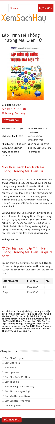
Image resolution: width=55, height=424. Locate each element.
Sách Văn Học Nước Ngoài (17, 396)
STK (21, 136)
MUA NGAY (32, 287)
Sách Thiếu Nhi (12, 382)
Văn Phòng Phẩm (13, 405)
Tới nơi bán (12, 120)
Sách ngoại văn (12, 372)
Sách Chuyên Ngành (14, 358)
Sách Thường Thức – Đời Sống (20, 386)
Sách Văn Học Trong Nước (17, 401)
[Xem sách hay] (24, 18)
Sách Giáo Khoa (12, 363)
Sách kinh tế (10, 367)
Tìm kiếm (47, 8)
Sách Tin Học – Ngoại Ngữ (17, 391)
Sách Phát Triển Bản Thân (17, 377)
